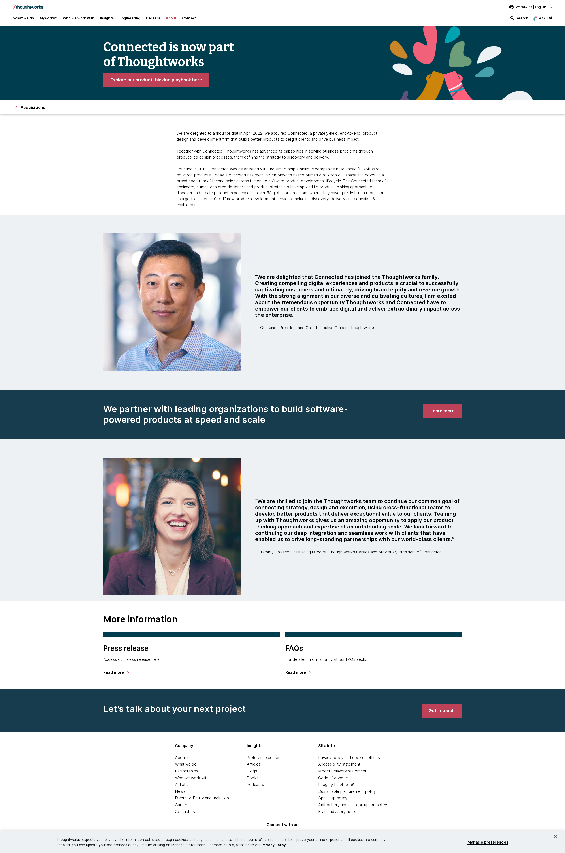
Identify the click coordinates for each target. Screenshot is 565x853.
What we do (186, 764)
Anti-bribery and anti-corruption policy (352, 804)
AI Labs (182, 784)
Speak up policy (332, 798)
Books (253, 778)
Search (522, 18)
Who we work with (192, 778)
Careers (182, 804)
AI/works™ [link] (48, 18)
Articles (254, 764)
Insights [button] (107, 18)
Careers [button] (153, 18)
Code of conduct (333, 778)
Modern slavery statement (342, 771)
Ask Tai (545, 18)
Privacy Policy (274, 845)
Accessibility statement (339, 764)
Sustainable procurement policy (347, 791)
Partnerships (186, 771)
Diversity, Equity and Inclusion (202, 798)
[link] (156, 80)
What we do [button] (23, 18)
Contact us (185, 811)
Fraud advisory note (336, 811)
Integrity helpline (333, 784)
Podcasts (255, 784)
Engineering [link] (129, 18)
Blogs (252, 771)
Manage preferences (487, 842)
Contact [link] (189, 18)
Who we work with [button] (78, 18)
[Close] (555, 836)
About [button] (171, 18)
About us (183, 757)
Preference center (263, 757)
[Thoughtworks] (28, 5)
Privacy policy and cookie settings (349, 757)
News (180, 791)
